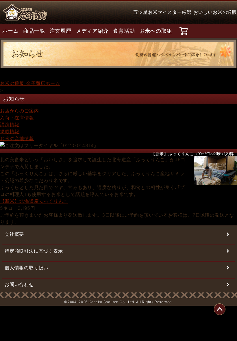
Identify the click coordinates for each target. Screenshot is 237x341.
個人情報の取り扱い (26, 267)
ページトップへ (219, 309)
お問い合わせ (19, 284)
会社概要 (14, 234)
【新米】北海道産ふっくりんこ (34, 201)
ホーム (10, 31)
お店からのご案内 (19, 111)
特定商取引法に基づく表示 (34, 251)
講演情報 (9, 124)
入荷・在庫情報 (17, 118)
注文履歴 (60, 31)
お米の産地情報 (17, 138)
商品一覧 (34, 31)
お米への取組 (156, 31)
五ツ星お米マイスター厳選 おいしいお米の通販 (185, 12)
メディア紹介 (92, 31)
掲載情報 (9, 131)
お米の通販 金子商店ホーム (30, 83)
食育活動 (124, 31)
